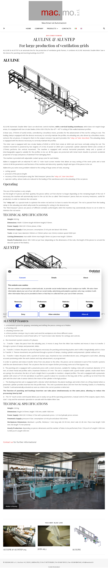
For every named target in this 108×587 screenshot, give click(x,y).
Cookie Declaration (54, 567)
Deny (23, 314)
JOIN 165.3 (42, 549)
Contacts (66, 28)
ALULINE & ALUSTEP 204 (14, 549)
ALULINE (76, 549)
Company (39, 28)
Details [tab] (54, 278)
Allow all (85, 314)
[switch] (42, 305)
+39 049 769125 (62, 562)
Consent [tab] (22, 278)
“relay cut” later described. (80, 138)
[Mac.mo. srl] (54, 10)
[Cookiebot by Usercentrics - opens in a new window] (90, 271)
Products (51, 28)
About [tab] (85, 278)
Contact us (8, 442)
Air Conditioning (54, 36)
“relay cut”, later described (63, 176)
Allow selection (54, 314)
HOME (28, 28)
